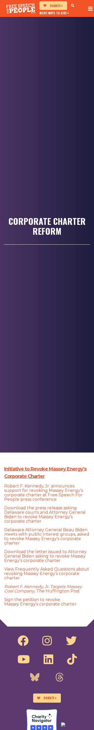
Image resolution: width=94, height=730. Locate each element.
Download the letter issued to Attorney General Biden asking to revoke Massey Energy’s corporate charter (45, 556)
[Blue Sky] (35, 678)
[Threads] (59, 678)
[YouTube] (23, 659)
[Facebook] (23, 641)
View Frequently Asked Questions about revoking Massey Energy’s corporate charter (46, 573)
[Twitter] (71, 641)
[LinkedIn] (48, 659)
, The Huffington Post (43, 588)
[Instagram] (47, 641)
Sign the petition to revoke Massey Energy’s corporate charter (40, 602)
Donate (55, 5)
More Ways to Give (53, 13)
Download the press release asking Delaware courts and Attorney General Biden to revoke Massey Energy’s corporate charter (45, 514)
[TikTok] (72, 659)
